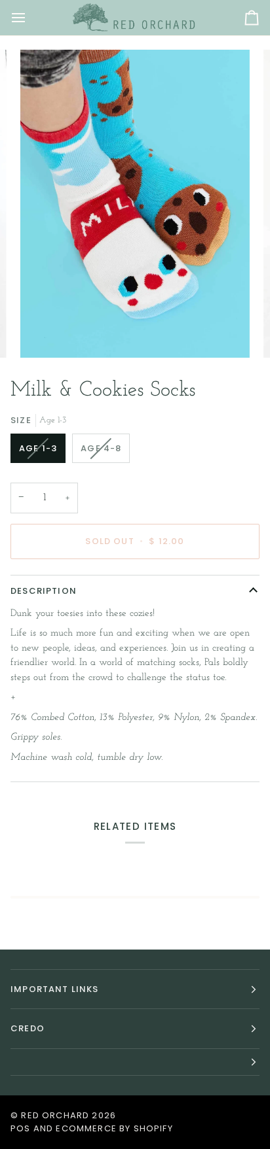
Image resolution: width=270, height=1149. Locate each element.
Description (43, 591)
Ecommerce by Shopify (114, 1128)
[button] (135, 1062)
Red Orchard (55, 1115)
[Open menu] (30, 17)
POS (20, 1128)
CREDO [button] (27, 1028)
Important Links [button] (54, 989)
